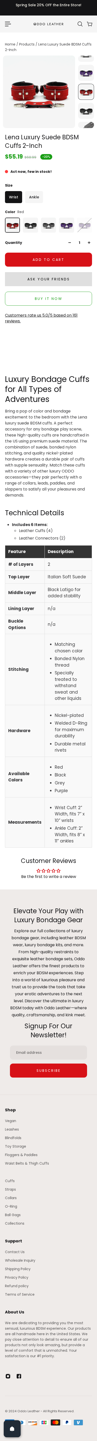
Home (10, 44)
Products (27, 44)
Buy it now (48, 298)
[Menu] (8, 24)
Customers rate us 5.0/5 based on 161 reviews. (41, 318)
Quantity (13, 242)
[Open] (12, 1428)
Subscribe (49, 1070)
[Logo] (48, 24)
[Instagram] (7, 1376)
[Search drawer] (80, 24)
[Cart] (89, 24)
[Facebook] (18, 1376)
